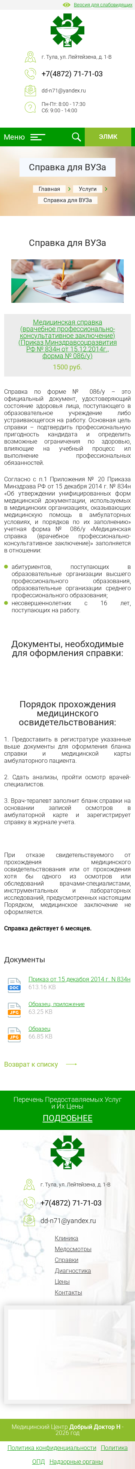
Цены (62, 1281)
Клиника (66, 1238)
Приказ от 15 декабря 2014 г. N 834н (79, 979)
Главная (49, 189)
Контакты (68, 1292)
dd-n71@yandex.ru (64, 91)
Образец (39, 1029)
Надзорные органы (76, 1461)
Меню (14, 136)
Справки (66, 1260)
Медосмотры (73, 1249)
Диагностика (73, 1270)
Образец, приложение (56, 1004)
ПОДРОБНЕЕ (68, 1118)
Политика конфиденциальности (52, 1447)
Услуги (88, 189)
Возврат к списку (31, 1064)
